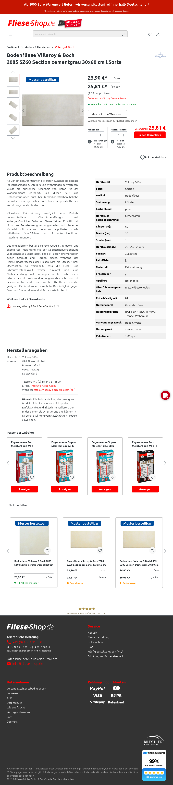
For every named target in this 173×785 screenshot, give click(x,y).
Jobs (9, 717)
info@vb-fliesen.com (43, 385)
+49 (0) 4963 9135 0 (27, 642)
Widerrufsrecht (16, 707)
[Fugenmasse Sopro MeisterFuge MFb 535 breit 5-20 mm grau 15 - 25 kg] (105, 466)
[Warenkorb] (164, 32)
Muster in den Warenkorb (107, 114)
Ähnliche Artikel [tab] (17, 505)
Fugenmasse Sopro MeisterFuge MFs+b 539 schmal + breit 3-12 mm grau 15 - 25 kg (145, 444)
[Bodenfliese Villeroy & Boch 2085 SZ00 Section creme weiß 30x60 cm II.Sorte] (139, 540)
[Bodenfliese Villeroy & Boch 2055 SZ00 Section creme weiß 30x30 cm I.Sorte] (33, 540)
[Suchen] (123, 34)
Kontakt (92, 632)
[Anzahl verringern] (91, 134)
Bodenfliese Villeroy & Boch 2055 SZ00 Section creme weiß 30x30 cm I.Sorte (33, 562)
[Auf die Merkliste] (31, 477)
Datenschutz (14, 702)
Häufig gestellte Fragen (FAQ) (105, 651)
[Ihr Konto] (158, 34)
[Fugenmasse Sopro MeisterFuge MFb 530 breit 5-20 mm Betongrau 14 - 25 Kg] (24, 466)
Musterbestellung (98, 637)
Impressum (13, 693)
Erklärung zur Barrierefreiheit (105, 656)
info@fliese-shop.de (27, 663)
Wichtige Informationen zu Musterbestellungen (112, 120)
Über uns (12, 721)
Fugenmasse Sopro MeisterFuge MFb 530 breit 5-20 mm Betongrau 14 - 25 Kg (24, 444)
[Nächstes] (82, 110)
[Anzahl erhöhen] (100, 134)
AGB (9, 698)
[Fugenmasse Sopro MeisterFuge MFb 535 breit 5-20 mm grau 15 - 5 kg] (64, 466)
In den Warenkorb (150, 135)
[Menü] (11, 33)
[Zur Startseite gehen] (31, 24)
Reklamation (95, 642)
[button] (165, 395)
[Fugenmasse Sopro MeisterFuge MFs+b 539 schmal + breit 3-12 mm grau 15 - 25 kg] (145, 466)
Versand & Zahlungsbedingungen (26, 688)
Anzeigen (24, 489)
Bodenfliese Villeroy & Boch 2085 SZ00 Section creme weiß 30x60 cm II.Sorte (139, 562)
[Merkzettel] (150, 34)
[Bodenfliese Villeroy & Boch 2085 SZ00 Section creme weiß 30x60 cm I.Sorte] (86, 540)
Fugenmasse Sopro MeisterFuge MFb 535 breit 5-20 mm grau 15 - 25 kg (104, 444)
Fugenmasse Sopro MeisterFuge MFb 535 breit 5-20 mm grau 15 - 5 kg (63, 444)
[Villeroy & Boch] (160, 59)
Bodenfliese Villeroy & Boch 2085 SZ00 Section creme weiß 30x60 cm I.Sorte (86, 562)
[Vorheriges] (23, 110)
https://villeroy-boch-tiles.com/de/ (54, 389)
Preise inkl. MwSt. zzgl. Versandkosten (107, 98)
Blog (90, 646)
